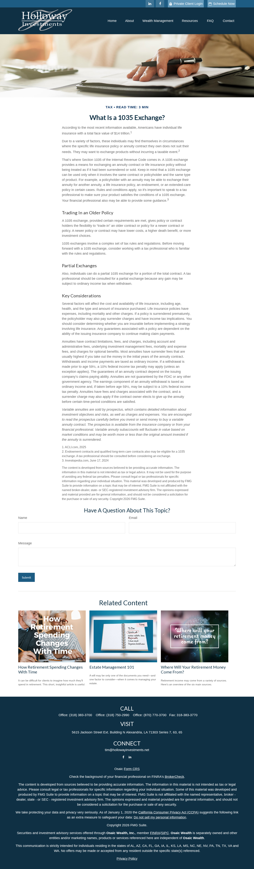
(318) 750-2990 (117, 715)
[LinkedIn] (150, 3)
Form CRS (132, 769)
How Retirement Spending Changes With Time (50, 669)
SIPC (165, 833)
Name (22, 518)
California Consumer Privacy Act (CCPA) (168, 812)
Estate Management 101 (111, 667)
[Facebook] (160, 3)
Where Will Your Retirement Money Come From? (193, 669)
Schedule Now (224, 4)
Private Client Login (188, 4)
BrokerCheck (174, 777)
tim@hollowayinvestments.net (127, 750)
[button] (112, 21)
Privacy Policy (127, 858)
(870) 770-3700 (155, 715)
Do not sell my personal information (160, 817)
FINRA (155, 833)
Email (133, 518)
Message (25, 543)
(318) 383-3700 (80, 715)
